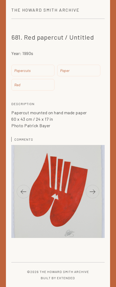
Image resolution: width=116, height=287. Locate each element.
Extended (66, 278)
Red (17, 84)
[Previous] (23, 191)
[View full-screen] (98, 157)
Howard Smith (45, 9)
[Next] (92, 191)
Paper (65, 70)
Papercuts (22, 70)
